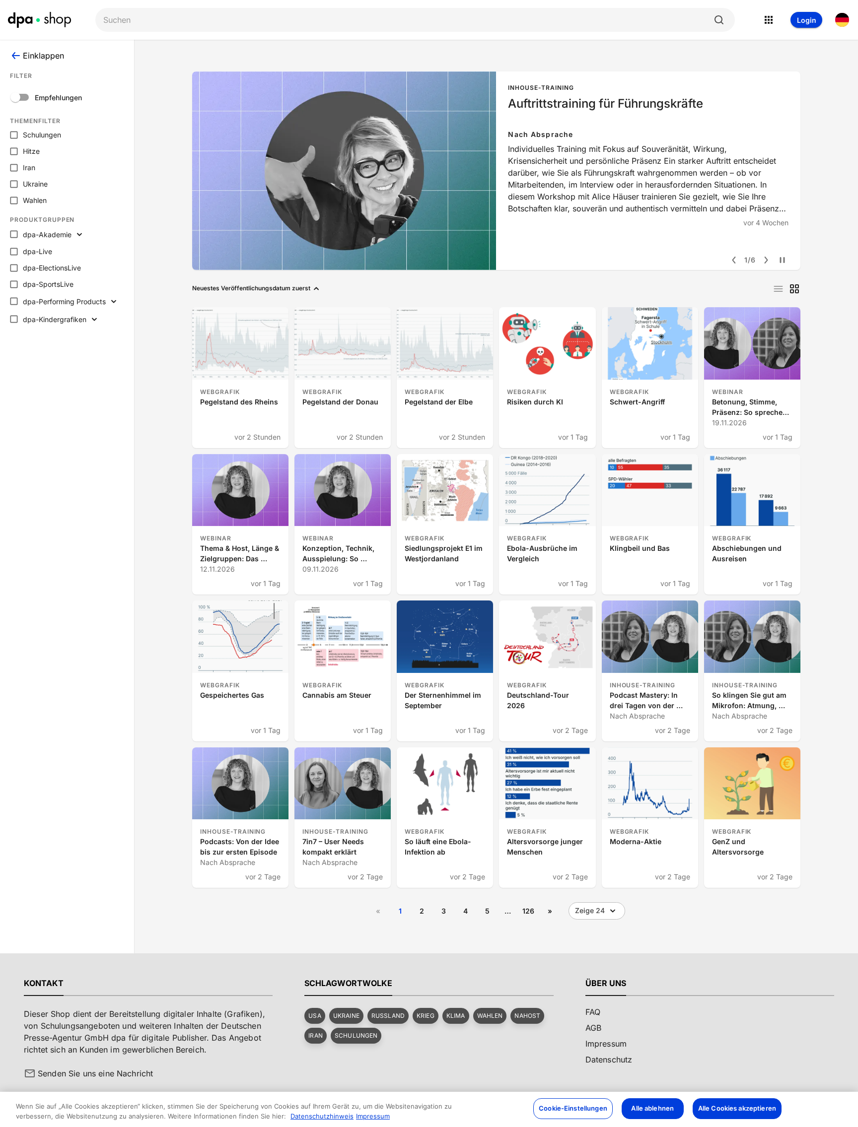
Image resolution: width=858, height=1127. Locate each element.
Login (806, 20)
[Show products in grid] (794, 289)
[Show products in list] (778, 289)
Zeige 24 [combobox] (590, 910)
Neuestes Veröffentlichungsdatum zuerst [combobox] (251, 288)
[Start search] (719, 20)
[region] (429, 1109)
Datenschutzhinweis (322, 1116)
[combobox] (407, 20)
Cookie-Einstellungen (573, 1108)
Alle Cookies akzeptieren (737, 1108)
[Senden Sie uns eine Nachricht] (30, 1073)
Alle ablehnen (652, 1108)
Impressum (373, 1116)
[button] (314, 1016)
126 (528, 911)
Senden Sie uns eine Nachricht (95, 1073)
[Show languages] (842, 20)
